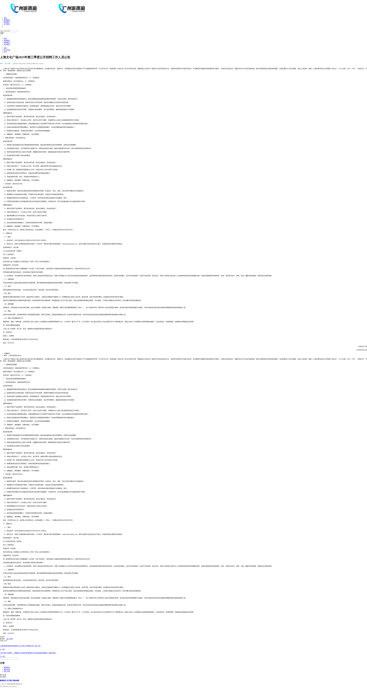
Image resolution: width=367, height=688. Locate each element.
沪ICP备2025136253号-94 (8, 686)
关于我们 (7, 24)
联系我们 (7, 22)
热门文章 (7, 50)
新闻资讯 (7, 20)
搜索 (2, 33)
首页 (5, 18)
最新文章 (7, 669)
